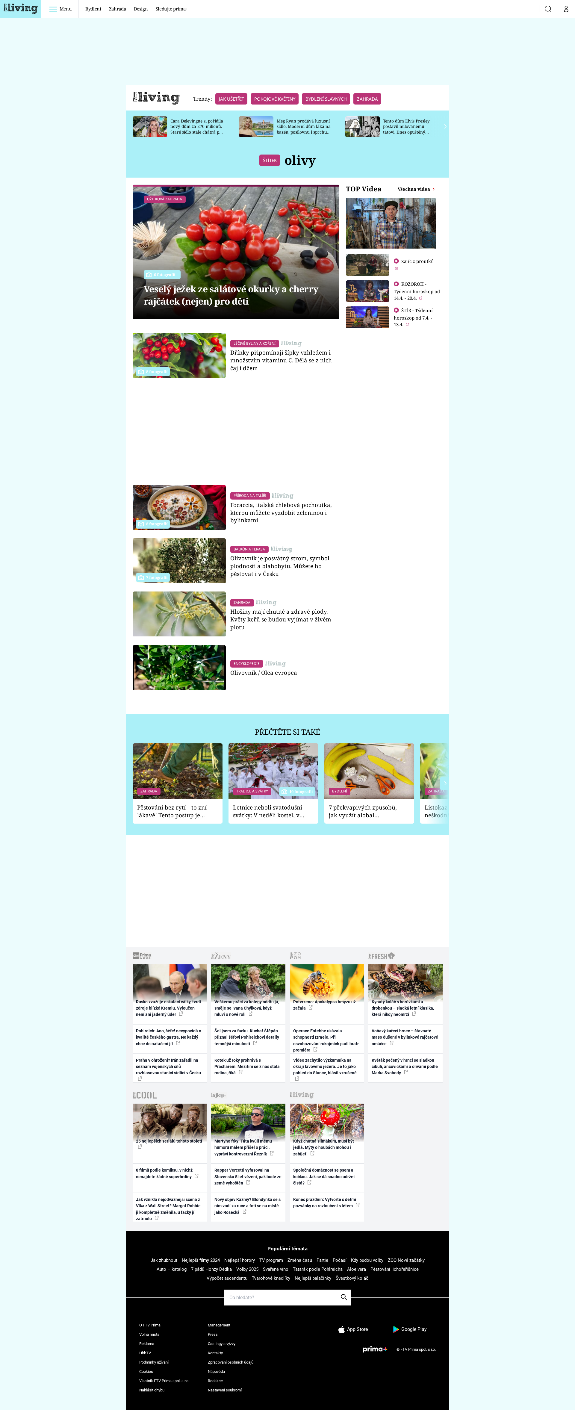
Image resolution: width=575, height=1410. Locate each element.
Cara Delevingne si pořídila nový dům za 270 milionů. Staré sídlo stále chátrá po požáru (196, 129)
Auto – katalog (172, 1269)
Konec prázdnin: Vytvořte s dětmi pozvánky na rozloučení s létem (324, 1202)
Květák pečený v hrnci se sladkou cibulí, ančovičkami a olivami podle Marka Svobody (405, 1066)
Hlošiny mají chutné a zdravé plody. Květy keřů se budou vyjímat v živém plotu (280, 619)
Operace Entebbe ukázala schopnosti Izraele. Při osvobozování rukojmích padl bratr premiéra (326, 1040)
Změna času (300, 1260)
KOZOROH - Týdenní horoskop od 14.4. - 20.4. (417, 291)
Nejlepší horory (239, 1260)
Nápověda (216, 1371)
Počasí (339, 1260)
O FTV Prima (150, 1325)
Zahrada (117, 9)
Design (141, 9)
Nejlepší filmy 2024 (201, 1260)
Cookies (146, 1371)
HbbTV (145, 1353)
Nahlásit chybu (151, 1390)
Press (213, 1334)
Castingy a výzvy (221, 1343)
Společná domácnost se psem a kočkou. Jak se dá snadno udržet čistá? (324, 1176)
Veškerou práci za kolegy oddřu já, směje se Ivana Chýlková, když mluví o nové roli (246, 1008)
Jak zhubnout (164, 1260)
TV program (271, 1260)
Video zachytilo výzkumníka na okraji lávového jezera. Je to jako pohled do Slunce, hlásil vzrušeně (325, 1066)
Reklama (146, 1343)
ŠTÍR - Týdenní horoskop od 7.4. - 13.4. (413, 317)
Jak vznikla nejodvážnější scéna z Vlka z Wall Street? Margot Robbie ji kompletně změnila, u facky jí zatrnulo (168, 1209)
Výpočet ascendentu (227, 1278)
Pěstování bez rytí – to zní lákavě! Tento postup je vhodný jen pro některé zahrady (172, 811)
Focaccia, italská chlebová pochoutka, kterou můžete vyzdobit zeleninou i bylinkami (281, 512)
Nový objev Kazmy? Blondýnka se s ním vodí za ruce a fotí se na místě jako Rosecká (247, 1206)
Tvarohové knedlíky (271, 1278)
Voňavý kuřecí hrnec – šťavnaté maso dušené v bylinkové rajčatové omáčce (405, 1037)
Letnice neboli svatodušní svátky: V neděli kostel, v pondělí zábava (267, 811)
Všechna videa (414, 189)
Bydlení (93, 9)
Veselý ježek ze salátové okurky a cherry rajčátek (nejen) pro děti (231, 295)
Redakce (215, 1381)
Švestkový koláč (352, 1278)
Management (219, 1325)
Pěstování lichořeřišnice (394, 1269)
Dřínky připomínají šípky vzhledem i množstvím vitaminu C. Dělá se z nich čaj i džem (281, 360)
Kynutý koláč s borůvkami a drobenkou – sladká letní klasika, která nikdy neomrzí (403, 1008)
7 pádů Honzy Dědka (211, 1269)
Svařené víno (275, 1269)
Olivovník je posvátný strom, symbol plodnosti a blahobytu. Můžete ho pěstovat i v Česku (279, 565)
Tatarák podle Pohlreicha (318, 1269)
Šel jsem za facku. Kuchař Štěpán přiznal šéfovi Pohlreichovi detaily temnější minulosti (246, 1037)
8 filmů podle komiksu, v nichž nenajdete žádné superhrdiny (164, 1173)
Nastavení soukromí (225, 1390)
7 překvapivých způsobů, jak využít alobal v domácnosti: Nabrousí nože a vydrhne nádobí (363, 811)
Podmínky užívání (154, 1362)
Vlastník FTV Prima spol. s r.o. (164, 1381)
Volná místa (149, 1334)
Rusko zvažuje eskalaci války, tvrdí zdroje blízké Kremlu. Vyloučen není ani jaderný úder (168, 1008)
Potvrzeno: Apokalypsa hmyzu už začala (324, 1004)
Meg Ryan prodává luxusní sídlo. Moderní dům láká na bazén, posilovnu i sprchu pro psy (304, 129)
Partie (322, 1260)
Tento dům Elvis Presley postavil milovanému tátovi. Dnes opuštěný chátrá (406, 129)
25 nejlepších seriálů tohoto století (169, 1141)
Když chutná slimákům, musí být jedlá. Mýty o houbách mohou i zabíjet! (323, 1147)
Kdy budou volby (367, 1260)
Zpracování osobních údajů (230, 1362)
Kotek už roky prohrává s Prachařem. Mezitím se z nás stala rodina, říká (247, 1066)
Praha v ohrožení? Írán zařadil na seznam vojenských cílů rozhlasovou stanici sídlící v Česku (168, 1066)
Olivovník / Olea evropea (263, 672)
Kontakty (215, 1353)
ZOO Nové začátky (406, 1260)
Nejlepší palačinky (313, 1278)
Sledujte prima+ (172, 9)
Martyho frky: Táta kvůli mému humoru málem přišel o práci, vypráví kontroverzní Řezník (243, 1147)
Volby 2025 (247, 1269)
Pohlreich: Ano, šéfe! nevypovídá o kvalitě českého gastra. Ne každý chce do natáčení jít (168, 1037)
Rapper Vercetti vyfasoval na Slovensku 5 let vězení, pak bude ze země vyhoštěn (248, 1176)
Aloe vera (356, 1269)
